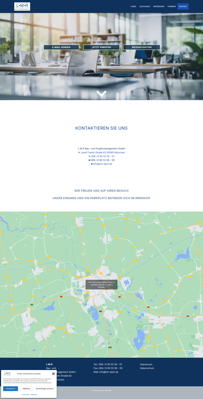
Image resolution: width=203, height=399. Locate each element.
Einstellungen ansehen (44, 389)
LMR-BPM (37, 6)
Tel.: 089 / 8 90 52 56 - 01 (108, 364)
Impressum (34, 394)
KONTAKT (183, 6)
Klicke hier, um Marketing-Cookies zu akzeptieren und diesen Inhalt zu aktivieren (101, 284)
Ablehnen (26, 389)
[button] (53, 374)
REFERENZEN (158, 6)
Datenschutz (25, 394)
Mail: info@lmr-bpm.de (106, 372)
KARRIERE (172, 6)
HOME (133, 6)
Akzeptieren (10, 389)
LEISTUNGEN (144, 6)
